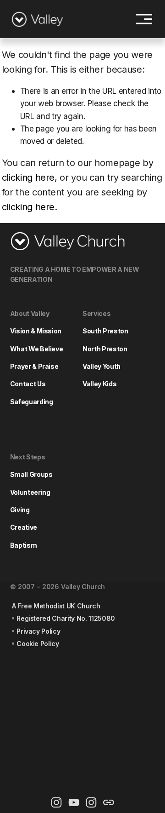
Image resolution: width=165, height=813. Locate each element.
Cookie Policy (37, 643)
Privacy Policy (38, 631)
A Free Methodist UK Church (56, 606)
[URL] (108, 802)
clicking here (28, 177)
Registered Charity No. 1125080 (65, 618)
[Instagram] (56, 802)
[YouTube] (73, 802)
